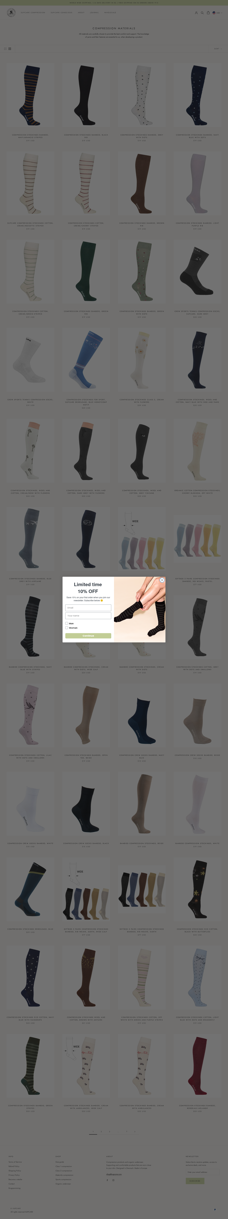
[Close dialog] (162, 580)
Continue (88, 635)
